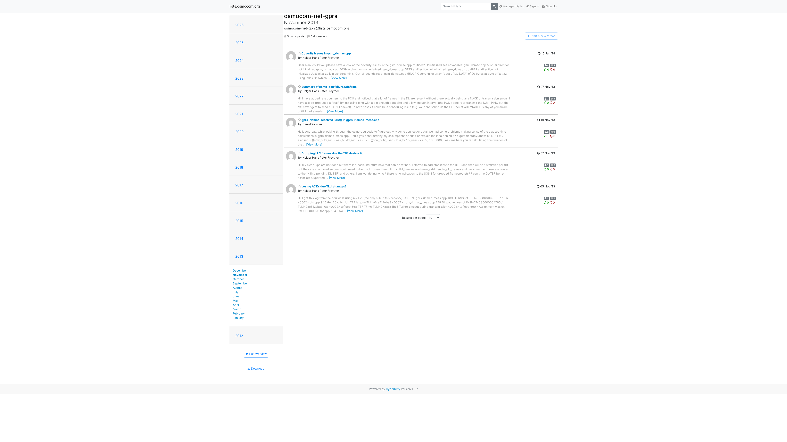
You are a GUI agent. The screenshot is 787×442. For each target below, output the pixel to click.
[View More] (339, 78)
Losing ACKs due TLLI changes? (324, 186)
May (236, 300)
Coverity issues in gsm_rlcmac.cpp (326, 53)
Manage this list (513, 6)
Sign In (534, 6)
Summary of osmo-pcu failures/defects (329, 86)
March (237, 309)
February (239, 313)
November (240, 274)
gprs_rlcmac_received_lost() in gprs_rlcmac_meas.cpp (340, 120)
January (238, 317)
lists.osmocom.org (245, 6)
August (237, 287)
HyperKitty (393, 389)
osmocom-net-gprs (310, 15)
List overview (257, 353)
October (238, 279)
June (236, 296)
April (236, 305)
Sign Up (551, 6)
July (235, 292)
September (240, 283)
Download (257, 368)
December (240, 270)
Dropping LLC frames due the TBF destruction (333, 153)
